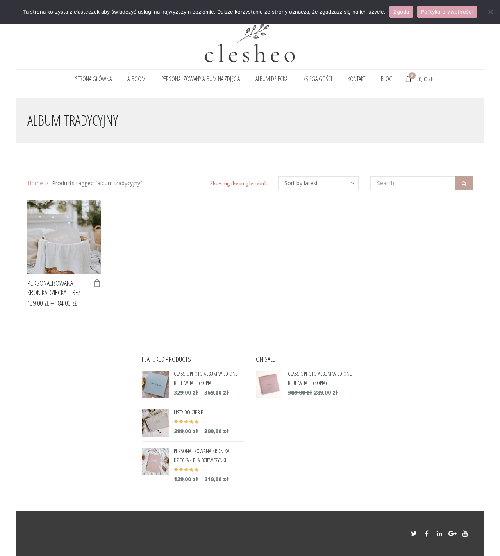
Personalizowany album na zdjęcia (200, 78)
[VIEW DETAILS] (64, 237)
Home (35, 183)
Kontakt (356, 78)
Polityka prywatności (447, 12)
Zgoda (401, 12)
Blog (387, 78)
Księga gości (317, 78)
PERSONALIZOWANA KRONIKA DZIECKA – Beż (53, 287)
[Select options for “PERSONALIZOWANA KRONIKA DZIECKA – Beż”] (97, 283)
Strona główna (93, 78)
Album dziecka (271, 78)
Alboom (136, 78)
